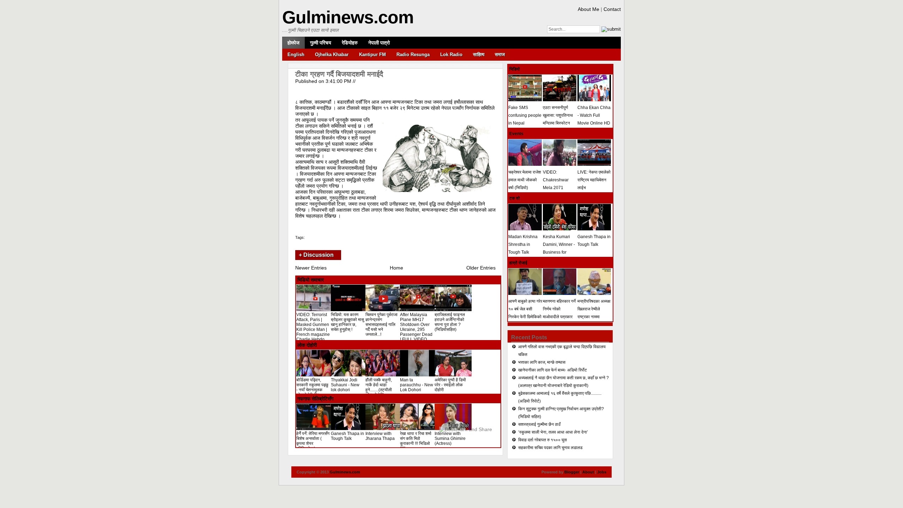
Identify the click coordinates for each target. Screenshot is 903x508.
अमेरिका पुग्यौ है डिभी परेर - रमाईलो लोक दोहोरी (450, 384)
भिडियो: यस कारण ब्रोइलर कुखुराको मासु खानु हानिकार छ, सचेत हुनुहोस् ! (347, 322)
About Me (588, 9)
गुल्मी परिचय (320, 43)
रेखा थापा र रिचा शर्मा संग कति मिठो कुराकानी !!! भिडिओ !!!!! (415, 441)
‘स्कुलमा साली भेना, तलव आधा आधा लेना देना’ (553, 432)
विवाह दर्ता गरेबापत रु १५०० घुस (542, 439)
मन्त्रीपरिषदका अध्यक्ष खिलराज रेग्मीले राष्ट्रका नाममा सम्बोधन (593, 313)
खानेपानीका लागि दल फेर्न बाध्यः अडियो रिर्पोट (552, 370)
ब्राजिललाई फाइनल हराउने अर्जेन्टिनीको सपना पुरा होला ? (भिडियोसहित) (450, 322)
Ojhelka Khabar (332, 54)
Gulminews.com (347, 17)
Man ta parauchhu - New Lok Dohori (416, 384)
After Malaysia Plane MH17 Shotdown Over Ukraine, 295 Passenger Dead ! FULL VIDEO (416, 327)
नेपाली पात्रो (379, 43)
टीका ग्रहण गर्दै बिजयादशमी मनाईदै (339, 74)
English (295, 54)
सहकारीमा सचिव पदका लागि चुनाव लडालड (550, 447)
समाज (500, 54)
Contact (612, 9)
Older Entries (481, 268)
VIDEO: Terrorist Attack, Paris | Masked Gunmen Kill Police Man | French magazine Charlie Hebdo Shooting (313, 329)
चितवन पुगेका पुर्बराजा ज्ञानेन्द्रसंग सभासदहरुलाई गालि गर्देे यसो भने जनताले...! (381, 324)
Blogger (571, 472)
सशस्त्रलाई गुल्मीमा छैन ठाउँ (539, 424)
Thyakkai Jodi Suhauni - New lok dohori (345, 384)
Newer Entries (311, 268)
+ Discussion (316, 255)
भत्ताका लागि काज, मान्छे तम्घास (541, 362)
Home (396, 268)
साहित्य (478, 54)
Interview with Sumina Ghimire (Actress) (450, 438)
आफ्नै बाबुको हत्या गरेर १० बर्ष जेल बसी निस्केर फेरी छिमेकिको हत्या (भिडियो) (525, 313)
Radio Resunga (413, 54)
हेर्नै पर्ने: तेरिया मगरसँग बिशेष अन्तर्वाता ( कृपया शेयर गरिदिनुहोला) (312, 441)
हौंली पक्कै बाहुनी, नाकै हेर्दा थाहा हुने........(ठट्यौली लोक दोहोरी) (378, 387)
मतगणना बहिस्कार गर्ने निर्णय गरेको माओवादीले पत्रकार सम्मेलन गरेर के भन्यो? (559, 313)
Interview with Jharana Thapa (380, 436)
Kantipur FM (372, 54)
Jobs (601, 472)
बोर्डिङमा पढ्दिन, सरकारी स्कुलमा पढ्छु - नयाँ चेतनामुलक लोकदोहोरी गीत (312, 387)
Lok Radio (451, 54)
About (588, 472)
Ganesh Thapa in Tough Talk (347, 436)
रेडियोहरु (350, 43)
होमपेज (293, 43)
